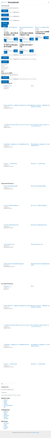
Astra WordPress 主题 (34, 432)
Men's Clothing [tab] (4, 64)
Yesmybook (13, 2)
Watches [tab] (3, 65)
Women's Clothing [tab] (4, 63)
